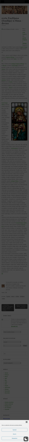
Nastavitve (14, 438)
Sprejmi (14, 429)
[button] (26, 422)
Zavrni (14, 434)
